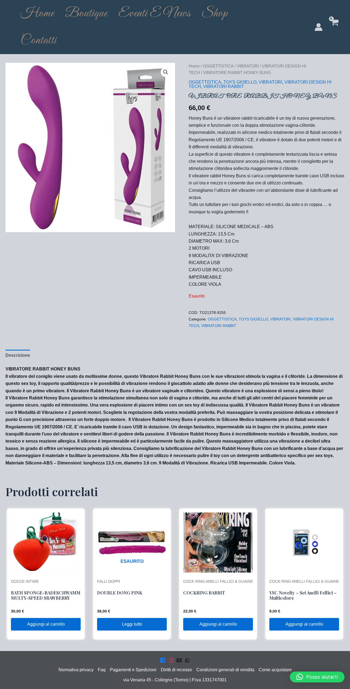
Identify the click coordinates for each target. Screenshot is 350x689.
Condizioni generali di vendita (225, 669)
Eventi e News (154, 13)
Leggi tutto (132, 624)
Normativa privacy (76, 669)
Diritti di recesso (176, 669)
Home (37, 13)
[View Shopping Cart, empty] (334, 27)
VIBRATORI (248, 66)
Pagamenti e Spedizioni (133, 669)
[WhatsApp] (187, 660)
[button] (166, 72)
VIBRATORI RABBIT (223, 86)
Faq (102, 669)
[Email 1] (179, 660)
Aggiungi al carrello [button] (46, 624)
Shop (215, 13)
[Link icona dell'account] (318, 27)
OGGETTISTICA (218, 66)
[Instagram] (170, 660)
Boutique (86, 13)
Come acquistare (275, 669)
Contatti (39, 41)
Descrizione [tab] (17, 355)
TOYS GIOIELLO (239, 82)
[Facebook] (162, 660)
